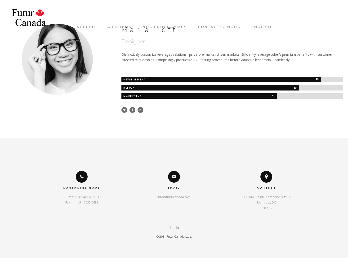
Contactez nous (219, 27)
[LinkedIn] (177, 228)
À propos (119, 27)
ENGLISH (261, 27)
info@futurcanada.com (174, 197)
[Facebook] (170, 228)
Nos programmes (165, 27)
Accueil (86, 27)
